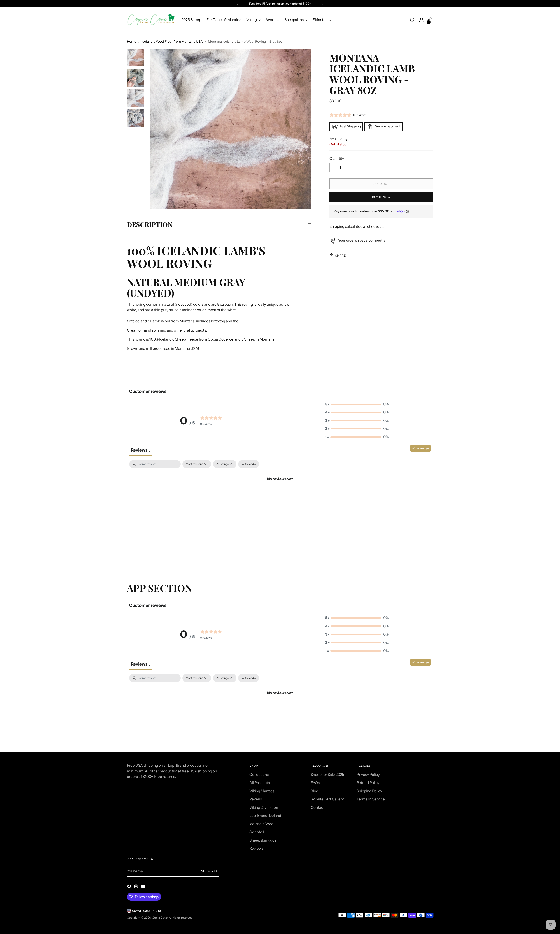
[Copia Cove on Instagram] (136, 887)
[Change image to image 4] (135, 118)
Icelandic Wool (261, 824)
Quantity (336, 158)
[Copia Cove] (151, 20)
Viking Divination (263, 807)
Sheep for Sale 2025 (327, 774)
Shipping (336, 226)
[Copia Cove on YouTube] (143, 887)
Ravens (255, 799)
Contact (317, 807)
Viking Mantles (261, 791)
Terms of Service (371, 799)
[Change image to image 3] (135, 98)
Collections (259, 774)
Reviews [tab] (140, 450)
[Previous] (237, 3)
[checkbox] (248, 464)
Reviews (256, 848)
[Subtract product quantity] (334, 167)
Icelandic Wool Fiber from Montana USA (172, 41)
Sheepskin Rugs (262, 840)
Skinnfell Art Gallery (327, 799)
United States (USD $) (146, 911)
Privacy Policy (368, 774)
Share (340, 255)
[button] (356, 404)
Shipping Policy (369, 791)
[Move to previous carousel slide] (419, 559)
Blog (314, 791)
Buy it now (381, 197)
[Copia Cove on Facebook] (129, 887)
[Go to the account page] (421, 20)
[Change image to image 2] (135, 78)
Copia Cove (159, 917)
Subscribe (210, 871)
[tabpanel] (280, 493)
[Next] (323, 3)
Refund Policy (368, 782)
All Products (259, 782)
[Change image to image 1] (135, 57)
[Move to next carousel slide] (429, 558)
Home (131, 41)
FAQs (315, 782)
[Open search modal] (412, 20)
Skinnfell (256, 832)
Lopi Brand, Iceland (265, 815)
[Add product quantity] (347, 167)
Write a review (420, 448)
